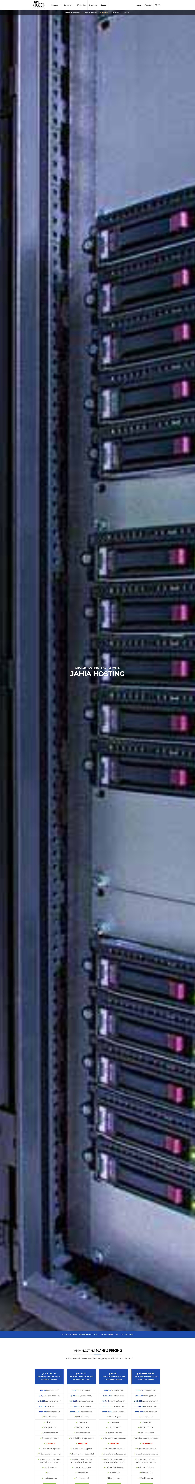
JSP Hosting (81, 5)
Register (148, 5)
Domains (68, 5)
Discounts (93, 5)
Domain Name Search (72, 13)
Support (104, 5)
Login (139, 5)
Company (55, 5)
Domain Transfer (90, 13)
